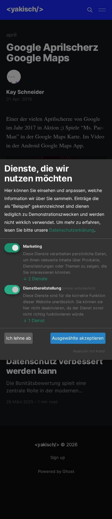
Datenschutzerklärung (71, 230)
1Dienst (33, 320)
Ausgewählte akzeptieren (78, 338)
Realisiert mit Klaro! (89, 351)
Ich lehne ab (18, 338)
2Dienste (35, 278)
